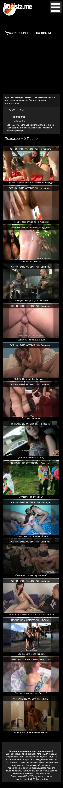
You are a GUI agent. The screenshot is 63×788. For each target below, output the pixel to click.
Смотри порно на (37, 100)
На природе (45, 149)
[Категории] (56, 12)
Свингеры (45, 266)
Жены (45, 698)
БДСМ (45, 620)
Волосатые (45, 659)
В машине (45, 423)
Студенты (45, 227)
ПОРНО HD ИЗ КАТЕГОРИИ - (24, 149)
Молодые (45, 502)
